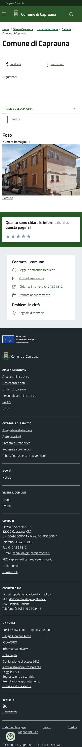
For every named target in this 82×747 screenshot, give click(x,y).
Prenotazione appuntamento (21, 681)
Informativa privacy (15, 648)
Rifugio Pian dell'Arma (16, 636)
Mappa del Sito (28, 732)
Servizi (47, 727)
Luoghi (6, 499)
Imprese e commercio (16, 449)
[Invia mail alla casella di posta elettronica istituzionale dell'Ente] (31, 553)
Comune (7, 197)
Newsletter (9, 711)
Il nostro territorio (47, 29)
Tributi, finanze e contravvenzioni (24, 455)
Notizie (7, 477)
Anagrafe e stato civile (17, 430)
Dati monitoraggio (14, 727)
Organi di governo (14, 389)
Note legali (9, 655)
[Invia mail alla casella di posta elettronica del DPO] (33, 594)
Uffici (5, 408)
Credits (72, 727)
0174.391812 (24, 541)
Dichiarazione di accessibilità (20, 661)
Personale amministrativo (19, 395)
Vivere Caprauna (23, 29)
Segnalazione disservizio (18, 676)
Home (5, 29)
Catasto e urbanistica (16, 442)
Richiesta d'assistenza (16, 686)
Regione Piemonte (15, 3)
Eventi (6, 505)
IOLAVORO (9, 642)
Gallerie (66, 29)
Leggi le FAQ (10, 671)
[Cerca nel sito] (69, 14)
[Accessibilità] (10, 736)
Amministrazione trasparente (21, 667)
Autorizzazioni (11, 436)
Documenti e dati (13, 382)
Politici (6, 402)
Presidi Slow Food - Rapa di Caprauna (27, 629)
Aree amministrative (15, 376)
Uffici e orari (10, 565)
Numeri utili (10, 572)
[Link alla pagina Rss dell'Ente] (4, 706)
